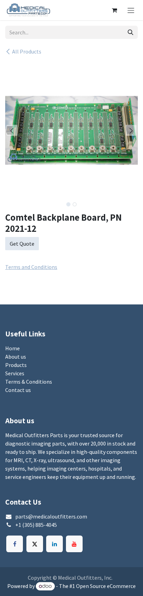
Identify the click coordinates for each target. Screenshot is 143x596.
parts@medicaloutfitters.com (51, 516)
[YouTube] (74, 544)
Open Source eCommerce (106, 585)
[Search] (130, 32)
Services (14, 373)
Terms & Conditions (28, 381)
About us (15, 356)
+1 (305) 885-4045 (36, 524)
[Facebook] (14, 544)
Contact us (18, 389)
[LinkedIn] (54, 544)
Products (16, 364)
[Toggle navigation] (131, 10)
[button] (11, 130)
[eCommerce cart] (114, 10)
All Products (26, 51)
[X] (34, 544)
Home (12, 348)
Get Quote (22, 243)
